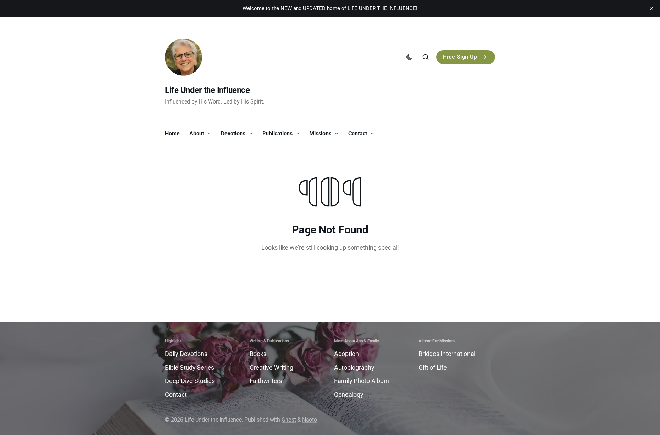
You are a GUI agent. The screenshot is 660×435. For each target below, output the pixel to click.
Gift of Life (433, 367)
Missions (321, 133)
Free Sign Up (460, 57)
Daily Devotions (186, 353)
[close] (651, 8)
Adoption (346, 353)
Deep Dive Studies (190, 380)
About (197, 133)
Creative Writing (271, 367)
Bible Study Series (189, 367)
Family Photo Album (361, 380)
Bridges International (447, 353)
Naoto (309, 419)
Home (172, 133)
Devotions (234, 133)
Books (258, 353)
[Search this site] (425, 57)
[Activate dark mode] (409, 57)
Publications (278, 133)
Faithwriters (266, 380)
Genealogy (348, 394)
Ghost (289, 419)
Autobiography (354, 367)
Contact (358, 133)
